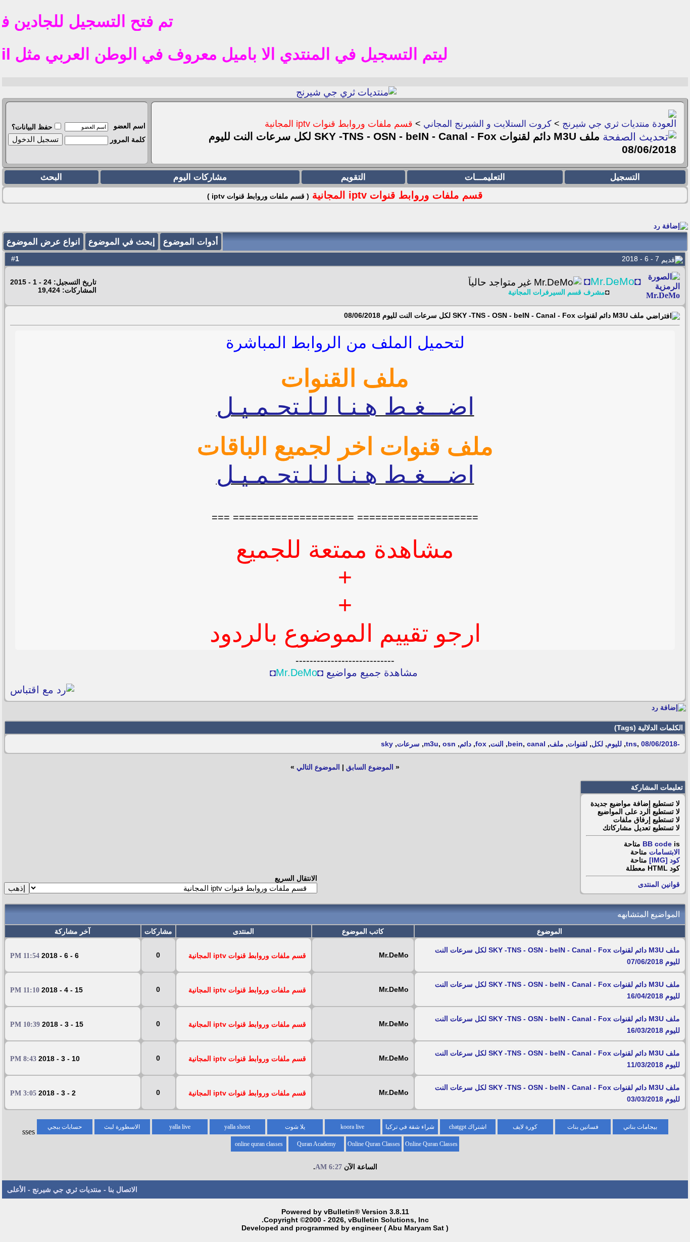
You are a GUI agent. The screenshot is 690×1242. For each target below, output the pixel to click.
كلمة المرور (127, 139)
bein (515, 744)
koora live (352, 1126)
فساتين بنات (583, 1126)
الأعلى (16, 1189)
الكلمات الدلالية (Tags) (648, 728)
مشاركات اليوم (200, 177)
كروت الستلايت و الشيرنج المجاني (487, 124)
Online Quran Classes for (431, 1146)
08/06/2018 (659, 744)
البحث (51, 177)
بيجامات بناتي (640, 1126)
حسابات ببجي (64, 1126)
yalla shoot (237, 1126)
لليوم (614, 744)
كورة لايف (525, 1126)
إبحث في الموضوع (121, 242)
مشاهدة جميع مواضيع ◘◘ (344, 672)
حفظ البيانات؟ (32, 127)
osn (449, 744)
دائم (465, 744)
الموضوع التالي (318, 767)
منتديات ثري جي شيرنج (606, 124)
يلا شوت (295, 1126)
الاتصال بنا (122, 1189)
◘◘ (612, 281)
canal (536, 744)
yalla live (179, 1126)
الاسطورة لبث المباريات (122, 1128)
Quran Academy (316, 1144)
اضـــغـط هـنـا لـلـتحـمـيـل (345, 406)
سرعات (408, 744)
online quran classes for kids (259, 1146)
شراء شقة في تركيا (409, 1126)
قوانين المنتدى (659, 884)
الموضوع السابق (369, 767)
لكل (597, 744)
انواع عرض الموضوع (43, 242)
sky (387, 744)
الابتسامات (664, 852)
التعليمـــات (485, 177)
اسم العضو (129, 126)
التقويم (353, 177)
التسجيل (625, 177)
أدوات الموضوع (190, 242)
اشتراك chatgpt (467, 1126)
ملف (557, 744)
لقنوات (577, 744)
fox (480, 744)
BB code (657, 844)
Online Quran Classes (374, 1144)
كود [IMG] (664, 860)
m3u (431, 744)
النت (497, 744)
